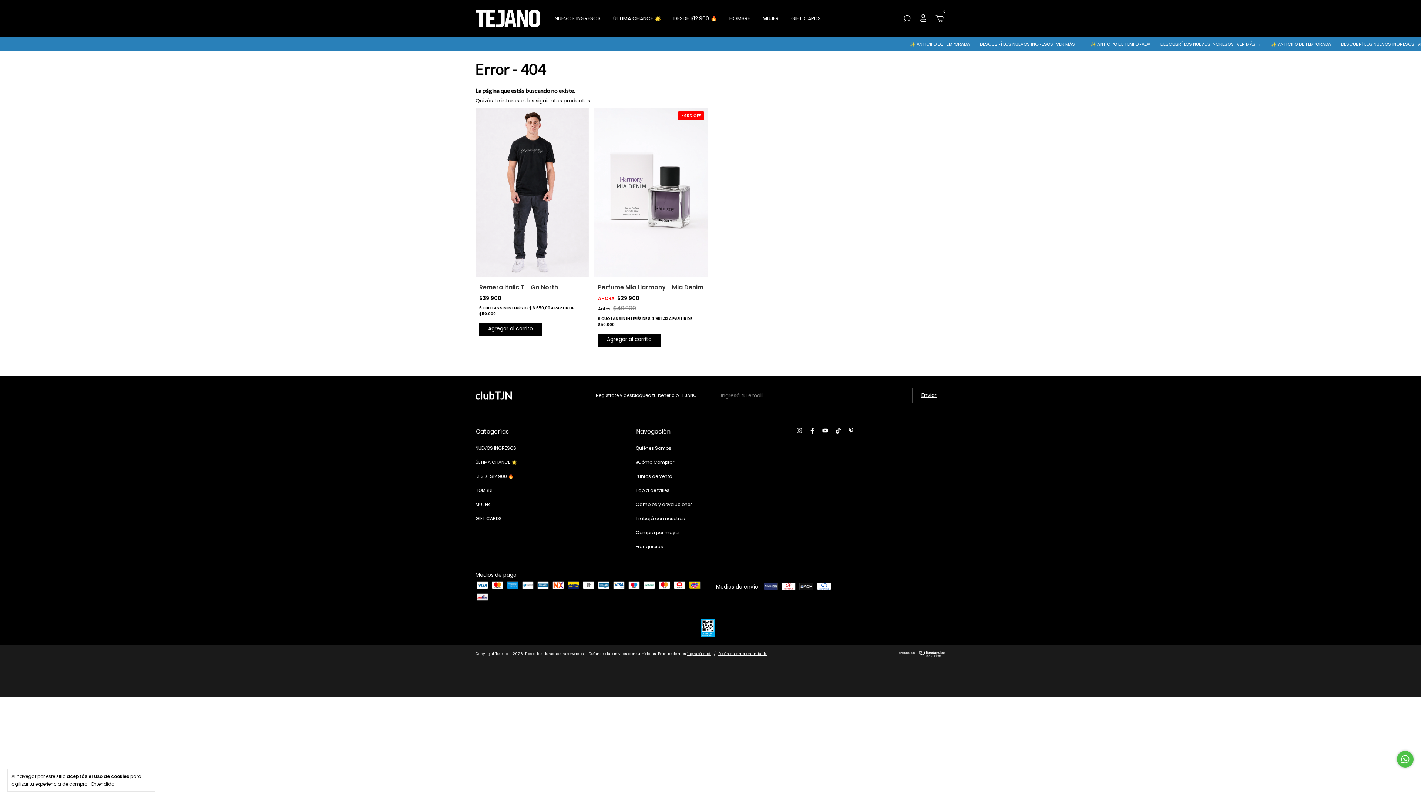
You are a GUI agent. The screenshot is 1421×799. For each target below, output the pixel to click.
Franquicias (649, 546)
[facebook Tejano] (812, 431)
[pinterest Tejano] (851, 431)
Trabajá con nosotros (660, 518)
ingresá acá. (699, 654)
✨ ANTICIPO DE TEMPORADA (908, 44)
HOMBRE (739, 18)
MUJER (771, 18)
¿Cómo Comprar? (656, 462)
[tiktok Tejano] (838, 431)
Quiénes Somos (653, 448)
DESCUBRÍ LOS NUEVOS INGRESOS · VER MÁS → (998, 44)
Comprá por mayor (658, 532)
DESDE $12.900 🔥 (695, 18)
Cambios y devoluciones (664, 504)
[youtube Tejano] (825, 431)
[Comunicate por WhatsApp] (1405, 759)
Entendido (102, 784)
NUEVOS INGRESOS (578, 18)
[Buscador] (907, 18)
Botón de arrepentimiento (742, 654)
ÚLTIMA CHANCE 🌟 (637, 18)
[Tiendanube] (922, 655)
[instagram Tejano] (799, 431)
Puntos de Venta (654, 476)
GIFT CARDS (806, 18)
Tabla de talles (652, 490)
